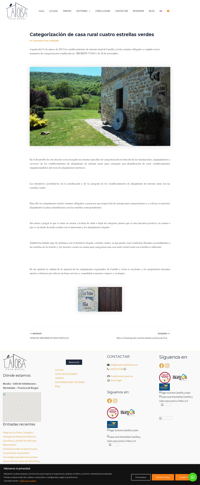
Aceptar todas (186, 477)
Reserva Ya (74, 362)
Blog (57, 386)
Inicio (41, 11)
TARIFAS (67, 11)
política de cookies (27, 480)
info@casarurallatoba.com (124, 364)
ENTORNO (81, 11)
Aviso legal (116, 380)
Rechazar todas (163, 477)
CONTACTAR (121, 11)
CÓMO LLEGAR (102, 11)
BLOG (152, 11)
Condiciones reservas (122, 376)
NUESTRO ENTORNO (66, 374)
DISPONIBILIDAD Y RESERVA (70, 382)
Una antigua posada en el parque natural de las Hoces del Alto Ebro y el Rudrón (21, 461)
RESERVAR (138, 11)
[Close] (197, 466)
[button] (88, 11)
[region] (100, 474)
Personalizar (140, 477)
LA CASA (53, 11)
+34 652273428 (116, 369)
